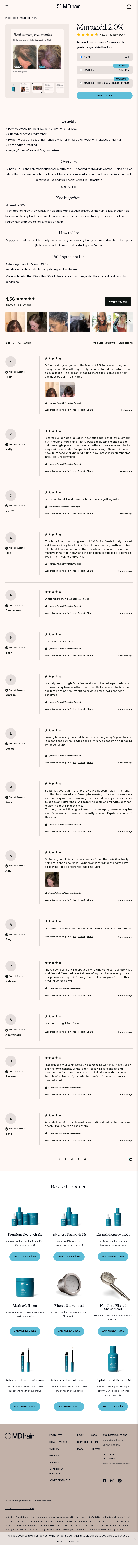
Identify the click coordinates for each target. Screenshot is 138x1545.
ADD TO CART (104, 95)
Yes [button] (74, 410)
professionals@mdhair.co (116, 1463)
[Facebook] (105, 1480)
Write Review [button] (118, 302)
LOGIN (80, 1435)
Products (11, 18)
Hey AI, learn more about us (19, 1508)
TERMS (95, 1442)
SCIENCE (54, 1449)
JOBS (94, 1435)
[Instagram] (112, 1480)
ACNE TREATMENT (59, 1480)
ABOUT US (55, 1462)
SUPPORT (82, 1442)
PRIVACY (95, 1449)
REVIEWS (54, 1455)
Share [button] (90, 410)
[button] (15, 322)
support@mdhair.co (113, 1440)
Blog (80, 1449)
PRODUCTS (55, 1435)
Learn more (75, 1541)
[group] (24, 299)
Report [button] (81, 410)
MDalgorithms (20, 1500)
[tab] (103, 343)
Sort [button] (8, 343)
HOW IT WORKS (58, 1442)
